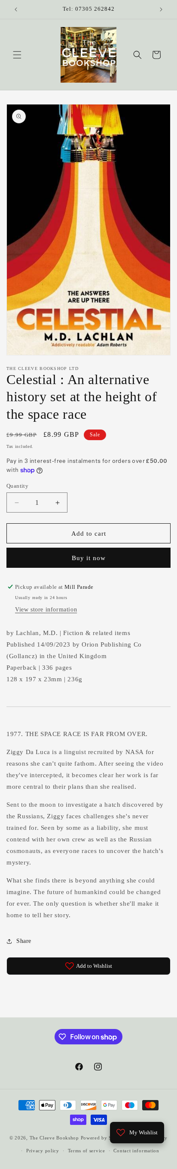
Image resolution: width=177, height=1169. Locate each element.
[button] (17, 54)
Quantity (17, 486)
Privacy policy (42, 1150)
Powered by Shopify (104, 1137)
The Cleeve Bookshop (54, 1137)
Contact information (136, 1150)
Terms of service (86, 1150)
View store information (46, 609)
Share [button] (23, 941)
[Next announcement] (161, 9)
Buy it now (89, 558)
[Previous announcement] (15, 9)
